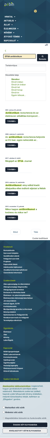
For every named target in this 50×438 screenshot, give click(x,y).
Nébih (12, 4)
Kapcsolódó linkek (10, 264)
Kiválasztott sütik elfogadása (25, 431)
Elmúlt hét (15, 87)
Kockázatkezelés (10, 306)
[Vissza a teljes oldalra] (5, 51)
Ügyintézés (8, 328)
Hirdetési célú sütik (14, 412)
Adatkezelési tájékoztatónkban (17, 386)
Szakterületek (9, 281)
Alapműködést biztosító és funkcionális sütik (25, 418)
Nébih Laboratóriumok (11, 354)
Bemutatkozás (9, 250)
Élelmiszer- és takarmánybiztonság (16, 295)
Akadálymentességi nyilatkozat (15, 270)
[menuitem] (25, 17)
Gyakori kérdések (11, 379)
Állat (5, 334)
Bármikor (15, 79)
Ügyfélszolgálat (9, 362)
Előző (15, 232)
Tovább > (11, 121)
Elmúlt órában (17, 82)
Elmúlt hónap (17, 89)
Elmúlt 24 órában (18, 84)
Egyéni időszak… (18, 95)
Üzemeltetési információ (12, 272)
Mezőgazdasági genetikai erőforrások (17, 309)
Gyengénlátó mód (36, 11)
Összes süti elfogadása (25, 425)
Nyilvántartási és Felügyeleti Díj (15, 315)
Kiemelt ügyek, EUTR (11, 303)
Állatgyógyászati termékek (13, 289)
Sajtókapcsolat (9, 360)
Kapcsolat (7, 348)
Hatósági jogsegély (10, 365)
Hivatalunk (8, 247)
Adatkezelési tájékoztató (12, 267)
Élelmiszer (7, 332)
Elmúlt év (15, 92)
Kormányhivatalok (10, 357)
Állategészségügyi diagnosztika (15, 287)
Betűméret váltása (46, 44)
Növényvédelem (9, 312)
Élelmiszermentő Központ (13, 368)
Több (36, 232)
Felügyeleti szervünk (11, 258)
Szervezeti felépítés (10, 253)
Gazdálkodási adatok (11, 256)
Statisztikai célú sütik (15, 407)
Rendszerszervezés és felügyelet (16, 317)
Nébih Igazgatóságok (11, 351)
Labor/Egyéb (8, 340)
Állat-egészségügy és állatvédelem (16, 284)
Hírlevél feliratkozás (11, 371)
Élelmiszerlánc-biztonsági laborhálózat (18, 298)
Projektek (7, 261)
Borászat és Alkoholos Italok (14, 292)
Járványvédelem (9, 301)
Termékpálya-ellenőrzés (12, 320)
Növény (6, 337)
